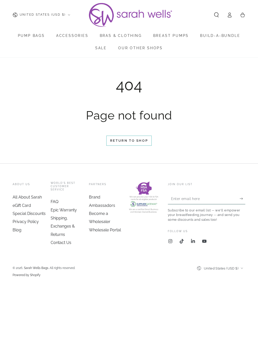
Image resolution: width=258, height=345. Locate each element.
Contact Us (61, 242)
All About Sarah (27, 197)
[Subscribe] (242, 198)
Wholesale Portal (105, 230)
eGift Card (22, 205)
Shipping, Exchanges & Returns (63, 226)
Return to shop (129, 140)
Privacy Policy (26, 221)
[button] (216, 14)
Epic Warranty (64, 210)
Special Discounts (29, 213)
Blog (17, 230)
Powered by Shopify (27, 275)
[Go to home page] (131, 15)
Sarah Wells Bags (36, 268)
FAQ (54, 201)
